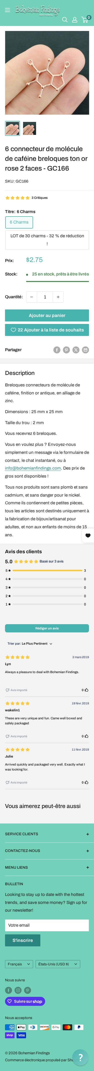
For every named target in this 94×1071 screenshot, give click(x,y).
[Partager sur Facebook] (56, 350)
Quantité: (14, 296)
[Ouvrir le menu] (7, 10)
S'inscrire (23, 940)
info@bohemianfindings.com (33, 468)
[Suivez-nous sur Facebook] (8, 990)
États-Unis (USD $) (53, 964)
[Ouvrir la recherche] (65, 19)
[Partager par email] (85, 350)
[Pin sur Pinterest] (66, 350)
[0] (85, 20)
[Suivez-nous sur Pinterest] (27, 990)
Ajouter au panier (47, 315)
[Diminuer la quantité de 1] (31, 297)
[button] (80, 1057)
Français (15, 964)
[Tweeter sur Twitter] (75, 350)
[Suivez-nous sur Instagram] (18, 990)
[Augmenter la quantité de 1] (58, 297)
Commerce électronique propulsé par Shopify (42, 1060)
